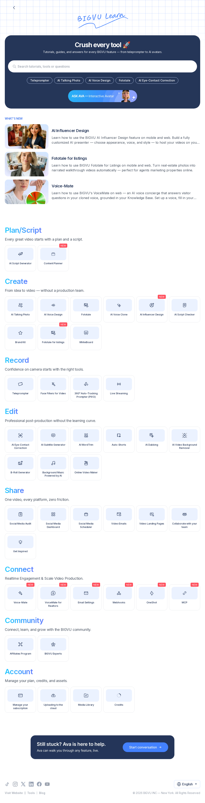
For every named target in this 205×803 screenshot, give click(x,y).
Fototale (124, 80)
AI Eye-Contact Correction (157, 80)
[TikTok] (7, 784)
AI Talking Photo (68, 80)
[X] (23, 784)
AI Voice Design (100, 80)
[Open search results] (14, 66)
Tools (31, 793)
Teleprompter (39, 80)
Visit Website (14, 793)
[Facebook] (39, 784)
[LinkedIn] (31, 784)
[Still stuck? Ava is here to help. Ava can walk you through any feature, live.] (102, 747)
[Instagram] (15, 784)
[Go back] (14, 7)
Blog (42, 793)
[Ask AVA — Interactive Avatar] (102, 96)
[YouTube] (47, 784)
